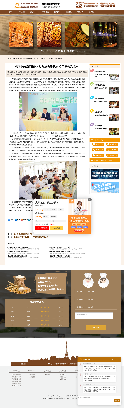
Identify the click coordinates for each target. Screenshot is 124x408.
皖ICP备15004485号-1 (77, 398)
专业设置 (22, 12)
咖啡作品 (63, 377)
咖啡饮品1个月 (16, 383)
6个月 (53, 209)
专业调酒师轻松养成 (100, 101)
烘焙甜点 (38, 217)
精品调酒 (53, 217)
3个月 (61, 209)
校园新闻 (80, 12)
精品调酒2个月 (16, 386)
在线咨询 (56, 228)
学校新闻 (19, 59)
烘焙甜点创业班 (16, 381)
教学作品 (57, 12)
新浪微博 (25, 220)
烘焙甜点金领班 (16, 377)
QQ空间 (19, 220)
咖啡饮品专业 (99, 112)
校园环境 (45, 12)
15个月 (39, 209)
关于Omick (34, 12)
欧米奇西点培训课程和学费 (23, 234)
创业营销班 (98, 126)
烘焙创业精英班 (99, 71)
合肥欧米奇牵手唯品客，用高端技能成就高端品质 (31, 237)
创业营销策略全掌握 (100, 129)
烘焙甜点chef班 (16, 374)
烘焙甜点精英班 (16, 379)
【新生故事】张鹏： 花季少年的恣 (18, 251)
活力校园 (32, 377)
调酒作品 (63, 379)
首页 (10, 12)
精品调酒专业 (99, 98)
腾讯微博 (32, 220)
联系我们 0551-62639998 (72, 396)
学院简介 (32, 374)
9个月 (46, 209)
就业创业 (69, 12)
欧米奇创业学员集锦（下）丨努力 (60, 247)
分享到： (12, 220)
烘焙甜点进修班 (99, 85)
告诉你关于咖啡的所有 (101, 115)
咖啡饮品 (46, 217)
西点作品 (63, 374)
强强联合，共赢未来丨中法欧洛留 (60, 256)
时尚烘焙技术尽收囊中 (101, 88)
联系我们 (92, 12)
